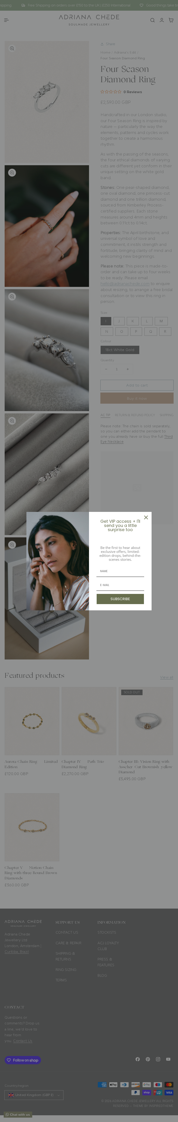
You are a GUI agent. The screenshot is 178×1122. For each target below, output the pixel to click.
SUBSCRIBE (120, 599)
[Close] (146, 517)
